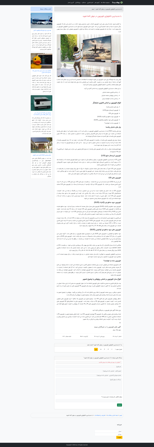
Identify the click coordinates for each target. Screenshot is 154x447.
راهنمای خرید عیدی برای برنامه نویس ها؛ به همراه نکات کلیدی (41, 71)
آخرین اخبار (71, 3)
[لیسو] (117, 2)
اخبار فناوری (90, 3)
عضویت (119, 437)
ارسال (119, 405)
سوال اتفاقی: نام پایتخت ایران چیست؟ (111, 397)
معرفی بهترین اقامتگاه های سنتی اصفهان (42, 155)
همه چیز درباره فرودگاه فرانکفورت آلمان (42, 30)
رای (96, 349)
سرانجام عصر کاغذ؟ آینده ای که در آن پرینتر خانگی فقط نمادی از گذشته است (42, 113)
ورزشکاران (77, 3)
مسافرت (84, 3)
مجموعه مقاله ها (105, 3)
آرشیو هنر (97, 3)
